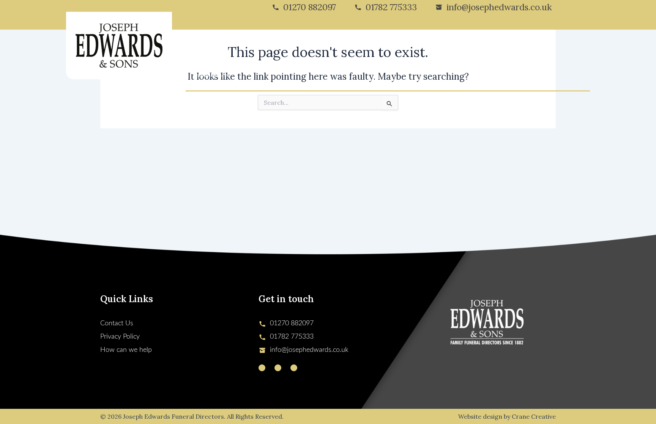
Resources (471, 44)
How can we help (126, 350)
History (222, 44)
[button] (235, 45)
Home (197, 44)
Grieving (336, 44)
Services (256, 44)
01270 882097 (309, 7)
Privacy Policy (120, 336)
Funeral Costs (300, 44)
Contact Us (527, 44)
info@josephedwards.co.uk (499, 7)
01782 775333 (391, 7)
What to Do (370, 44)
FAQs (499, 44)
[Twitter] (262, 367)
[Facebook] (277, 367)
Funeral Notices (209, 75)
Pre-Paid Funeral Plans (422, 44)
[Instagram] (293, 367)
